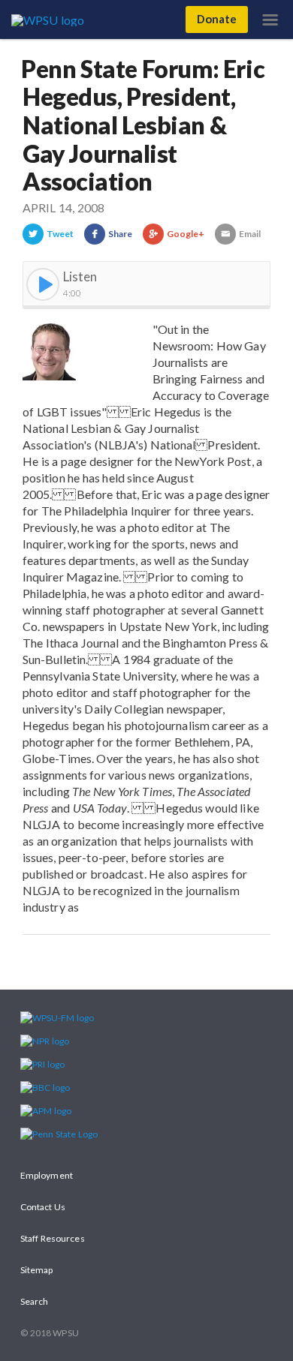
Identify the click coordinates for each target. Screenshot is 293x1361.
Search (34, 1301)
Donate (216, 19)
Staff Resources (52, 1238)
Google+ (186, 233)
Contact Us (42, 1206)
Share (120, 233)
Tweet (60, 233)
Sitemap (36, 1269)
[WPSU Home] (50, 18)
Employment (46, 1175)
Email (250, 233)
